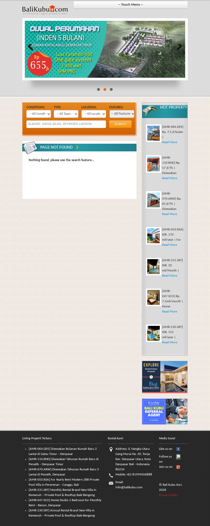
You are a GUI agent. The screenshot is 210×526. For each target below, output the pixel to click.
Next (179, 53)
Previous (32, 53)
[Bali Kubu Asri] (45, 9)
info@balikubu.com (129, 487)
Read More (169, 142)
